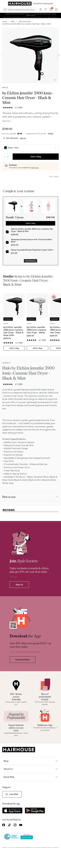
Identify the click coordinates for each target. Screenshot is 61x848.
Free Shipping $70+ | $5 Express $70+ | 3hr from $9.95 (30, 14)
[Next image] (58, 55)
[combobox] (6, 156)
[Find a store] (40, 9)
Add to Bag (35, 156)
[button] (30, 148)
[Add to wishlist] (55, 80)
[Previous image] (2, 55)
